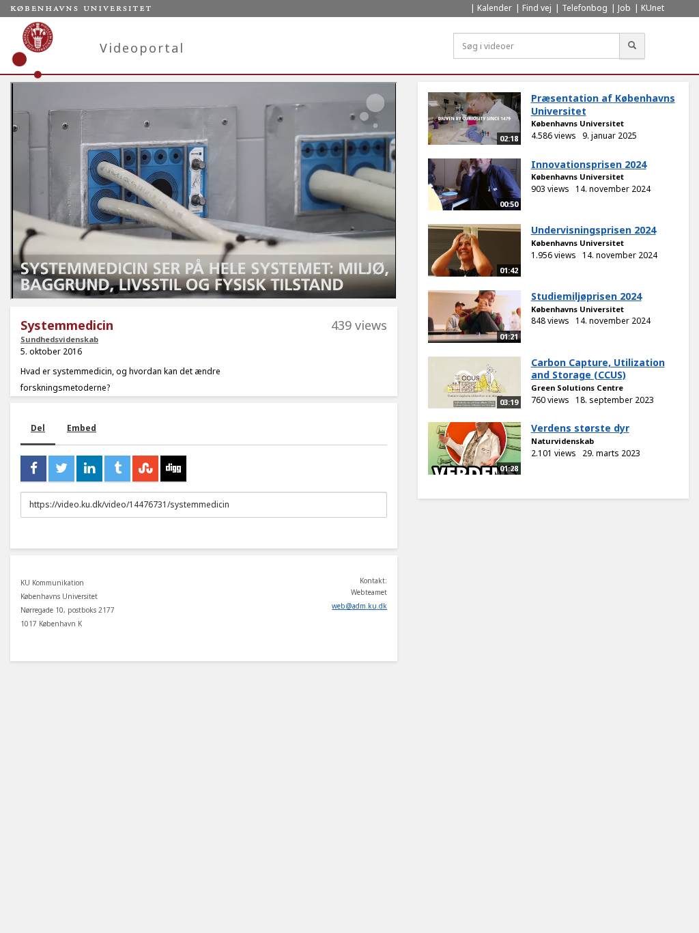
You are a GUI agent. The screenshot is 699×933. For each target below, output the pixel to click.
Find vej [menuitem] (537, 8)
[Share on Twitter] (61, 469)
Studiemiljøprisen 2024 (586, 296)
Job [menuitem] (624, 8)
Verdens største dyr (580, 427)
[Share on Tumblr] (117, 469)
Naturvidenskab (562, 441)
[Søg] (632, 46)
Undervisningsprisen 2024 (593, 229)
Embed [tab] (81, 428)
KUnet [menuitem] (652, 8)
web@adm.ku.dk (359, 606)
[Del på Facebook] (33, 469)
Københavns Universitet (577, 123)
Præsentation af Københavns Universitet (603, 104)
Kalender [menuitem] (494, 8)
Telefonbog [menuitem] (585, 8)
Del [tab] (38, 428)
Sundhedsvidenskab (59, 339)
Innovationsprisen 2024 (588, 164)
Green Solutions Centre (577, 387)
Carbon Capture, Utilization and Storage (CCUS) (598, 369)
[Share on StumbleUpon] (145, 469)
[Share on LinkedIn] (89, 469)
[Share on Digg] (173, 469)
